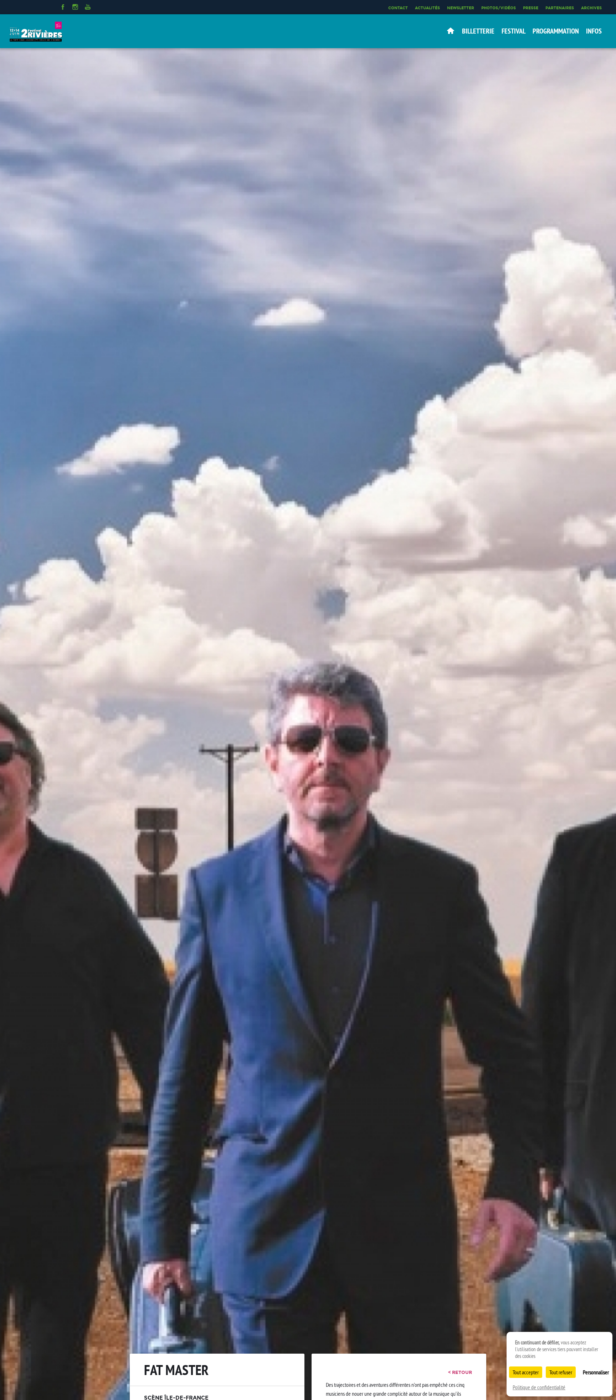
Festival (513, 31)
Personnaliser (596, 1372)
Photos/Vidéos (498, 7)
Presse (530, 7)
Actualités (427, 7)
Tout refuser (560, 1372)
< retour (460, 1372)
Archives (591, 7)
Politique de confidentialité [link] (539, 1387)
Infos (594, 31)
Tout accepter (526, 1372)
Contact (398, 7)
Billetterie (478, 31)
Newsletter (460, 7)
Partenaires (559, 7)
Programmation (556, 31)
